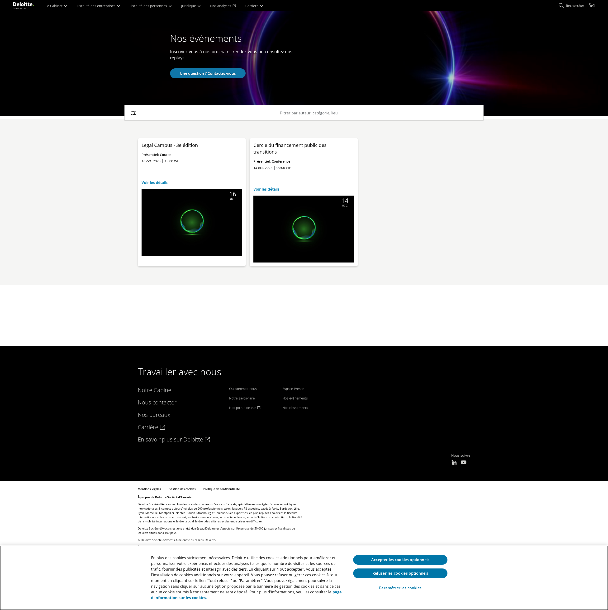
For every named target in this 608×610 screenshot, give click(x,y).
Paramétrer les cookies (400, 588)
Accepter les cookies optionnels (400, 559)
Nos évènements (295, 398)
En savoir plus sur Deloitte (171, 439)
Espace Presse (293, 388)
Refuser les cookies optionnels (400, 573)
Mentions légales (149, 489)
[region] (304, 577)
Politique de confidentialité (221, 489)
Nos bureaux (154, 414)
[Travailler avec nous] (592, 6)
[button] (571, 5)
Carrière (252, 6)
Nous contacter (157, 402)
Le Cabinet (54, 6)
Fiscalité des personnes (149, 6)
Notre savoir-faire (242, 398)
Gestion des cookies (182, 489)
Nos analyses (221, 6)
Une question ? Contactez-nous (208, 73)
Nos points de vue (243, 407)
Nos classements (295, 407)
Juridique (189, 6)
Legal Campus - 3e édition (170, 145)
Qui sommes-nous (243, 388)
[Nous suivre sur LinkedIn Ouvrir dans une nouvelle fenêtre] (454, 462)
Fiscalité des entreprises (96, 6)
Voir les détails (155, 182)
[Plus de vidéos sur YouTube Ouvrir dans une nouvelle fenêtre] (463, 462)
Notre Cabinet (155, 390)
